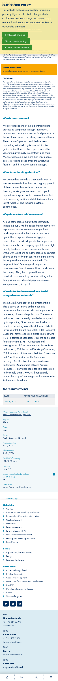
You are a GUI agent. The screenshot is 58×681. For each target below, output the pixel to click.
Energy (9, 556)
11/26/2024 (11, 401)
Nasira (9, 592)
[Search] (36, 677)
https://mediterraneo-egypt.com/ (17, 414)
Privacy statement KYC (16, 531)
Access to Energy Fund (16, 570)
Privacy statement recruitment (19, 534)
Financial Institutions (15, 559)
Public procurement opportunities (20, 538)
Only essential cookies (17, 47)
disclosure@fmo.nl (38, 71)
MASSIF (10, 585)
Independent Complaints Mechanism (22, 516)
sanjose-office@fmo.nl (13, 667)
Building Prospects (14, 574)
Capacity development (16, 577)
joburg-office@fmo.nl (12, 642)
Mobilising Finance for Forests (19, 588)
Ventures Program (14, 596)
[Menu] (50, 677)
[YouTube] (19, 604)
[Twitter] (6, 604)
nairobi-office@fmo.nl (12, 654)
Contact (9, 508)
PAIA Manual (12, 542)
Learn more (23, 59)
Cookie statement (13, 519)
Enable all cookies (15, 35)
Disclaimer (10, 523)
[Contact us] (22, 677)
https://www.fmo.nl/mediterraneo (17, 487)
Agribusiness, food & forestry (19, 552)
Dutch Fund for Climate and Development (24, 581)
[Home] (7, 677)
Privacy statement (13, 527)
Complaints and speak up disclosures (22, 512)
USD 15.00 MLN (32, 401)
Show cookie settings (16, 41)
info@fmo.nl (8, 625)
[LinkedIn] (13, 604)
